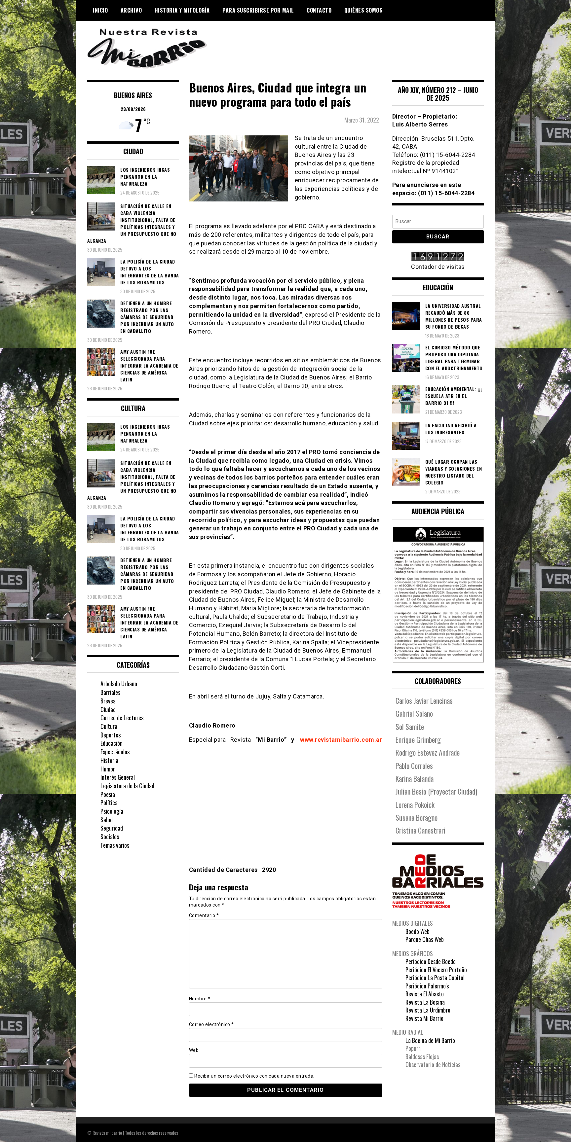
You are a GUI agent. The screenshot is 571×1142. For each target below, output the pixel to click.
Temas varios (114, 845)
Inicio (100, 10)
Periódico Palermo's (427, 985)
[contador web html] (438, 257)
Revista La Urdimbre (427, 1010)
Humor (107, 769)
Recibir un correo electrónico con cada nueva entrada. (254, 1076)
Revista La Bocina (425, 1002)
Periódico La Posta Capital (435, 977)
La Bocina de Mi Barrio (430, 1040)
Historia (109, 760)
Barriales (110, 692)
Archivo (131, 10)
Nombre (199, 998)
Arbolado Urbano (118, 683)
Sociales (109, 836)
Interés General (117, 777)
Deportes (110, 735)
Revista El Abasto (424, 993)
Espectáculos (115, 751)
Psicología (111, 811)
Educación (111, 743)
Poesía (107, 794)
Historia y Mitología (182, 10)
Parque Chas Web (424, 939)
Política (109, 802)
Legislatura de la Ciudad (127, 785)
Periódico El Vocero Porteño (436, 969)
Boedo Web (417, 931)
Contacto (319, 10)
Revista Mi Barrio (424, 1018)
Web (194, 1050)
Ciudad (108, 709)
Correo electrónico (211, 1024)
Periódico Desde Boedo (430, 961)
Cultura (108, 726)
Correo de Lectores (121, 717)
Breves (107, 700)
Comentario (204, 915)
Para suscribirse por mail (258, 10)
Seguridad (111, 828)
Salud (106, 819)
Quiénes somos (363, 10)
